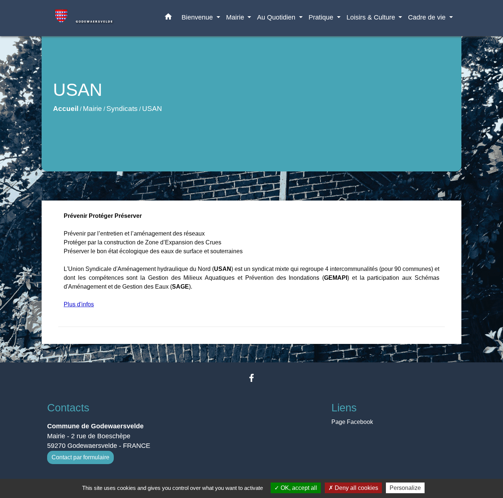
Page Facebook (352, 422)
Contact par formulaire (80, 457)
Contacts (68, 408)
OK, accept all (298, 488)
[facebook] (251, 378)
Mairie (92, 108)
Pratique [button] (322, 17)
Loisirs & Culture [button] (372, 17)
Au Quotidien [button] (277, 17)
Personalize (405, 488)
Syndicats (122, 108)
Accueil (65, 108)
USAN (152, 108)
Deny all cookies (355, 488)
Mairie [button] (236, 17)
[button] (168, 18)
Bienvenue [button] (198, 17)
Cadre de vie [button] (427, 17)
